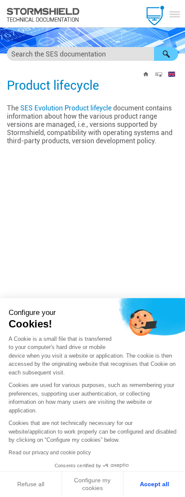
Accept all (154, 484)
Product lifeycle (65, 108)
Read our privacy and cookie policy (50, 453)
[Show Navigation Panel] (174, 14)
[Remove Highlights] (158, 74)
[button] (166, 54)
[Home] (146, 74)
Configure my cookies (92, 484)
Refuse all (30, 484)
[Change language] (171, 74)
